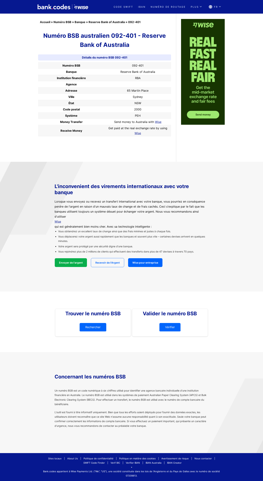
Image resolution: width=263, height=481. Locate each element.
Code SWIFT (123, 6)
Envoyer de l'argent (71, 262)
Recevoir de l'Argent (107, 262)
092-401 (134, 22)
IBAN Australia (153, 462)
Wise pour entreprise (145, 262)
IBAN (142, 6)
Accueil (45, 22)
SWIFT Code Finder (94, 462)
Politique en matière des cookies (137, 458)
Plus (195, 6)
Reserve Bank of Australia (107, 22)
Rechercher (93, 327)
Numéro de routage (168, 6)
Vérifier (170, 327)
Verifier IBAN (133, 462)
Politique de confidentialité (98, 458)
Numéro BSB (62, 22)
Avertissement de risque (175, 458)
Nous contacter (203, 458)
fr (216, 6)
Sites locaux (55, 458)
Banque (80, 22)
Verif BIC (115, 462)
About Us (72, 458)
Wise (158, 122)
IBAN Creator (174, 462)
